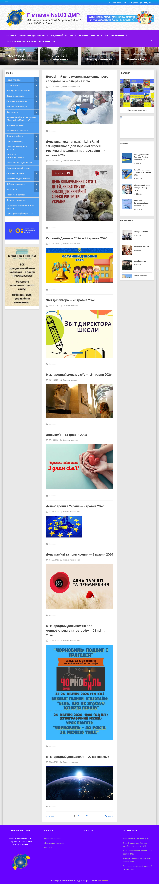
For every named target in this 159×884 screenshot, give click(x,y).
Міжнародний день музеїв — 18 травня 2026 (79, 374)
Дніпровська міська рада (21, 41)
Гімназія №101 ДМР (53, 14)
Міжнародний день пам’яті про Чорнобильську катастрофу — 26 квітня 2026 (76, 630)
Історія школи (140, 254)
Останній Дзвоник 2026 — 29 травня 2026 (76, 238)
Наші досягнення (99, 59)
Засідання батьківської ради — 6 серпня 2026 (142, 187)
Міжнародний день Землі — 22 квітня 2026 (77, 756)
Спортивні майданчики (59, 57)
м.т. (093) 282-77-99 (117, 2)
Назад (51, 816)
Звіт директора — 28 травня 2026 (70, 300)
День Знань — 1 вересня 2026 (136, 838)
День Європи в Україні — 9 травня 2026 (75, 506)
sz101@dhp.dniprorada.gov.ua (140, 2)
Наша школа (19, 49)
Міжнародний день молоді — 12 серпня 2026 (142, 172)
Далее (107, 816)
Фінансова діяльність (32, 35)
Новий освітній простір (19, 57)
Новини (83, 35)
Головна (11, 35)
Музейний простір (140, 59)
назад (116, 92)
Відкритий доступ (62, 35)
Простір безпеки (114, 35)
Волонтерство (47, 41)
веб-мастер (103, 881)
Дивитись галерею (137, 110)
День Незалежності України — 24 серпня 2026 (142, 157)
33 (87, 816)
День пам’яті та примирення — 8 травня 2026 (79, 554)
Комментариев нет (71, 86)
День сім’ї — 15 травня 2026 (66, 434)
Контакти (96, 35)
